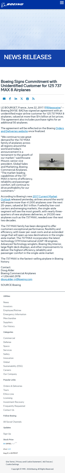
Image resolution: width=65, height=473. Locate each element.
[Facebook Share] (10, 98)
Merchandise (9, 318)
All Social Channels (12, 422)
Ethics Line (8, 394)
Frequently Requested (14, 406)
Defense (7, 342)
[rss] (33, 98)
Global (6, 362)
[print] (27, 98)
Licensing (7, 398)
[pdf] (39, 98)
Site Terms (10, 462)
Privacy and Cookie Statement (28, 462)
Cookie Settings (12, 464)
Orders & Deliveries (12, 386)
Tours (6, 390)
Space (6, 346)
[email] (4, 98)
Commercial (9, 338)
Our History (9, 326)
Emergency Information (14, 314)
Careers (7, 370)
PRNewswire (52, 107)
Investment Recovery (13, 402)
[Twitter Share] (21, 98)
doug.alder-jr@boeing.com (16, 279)
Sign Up (7, 434)
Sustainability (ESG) (13, 366)
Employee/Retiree (12, 310)
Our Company (10, 374)
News (6, 302)
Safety (6, 354)
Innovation (8, 358)
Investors (7, 306)
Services (7, 350)
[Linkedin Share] (15, 98)
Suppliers (7, 322)
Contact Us (8, 410)
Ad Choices (47, 462)
